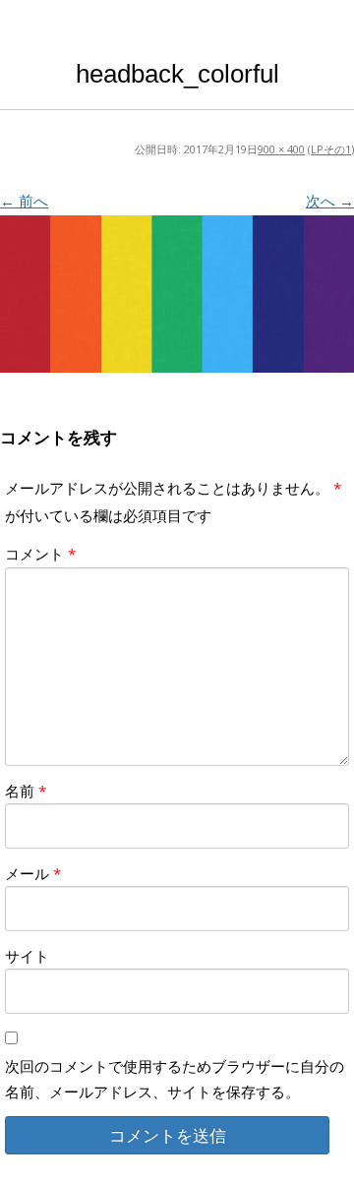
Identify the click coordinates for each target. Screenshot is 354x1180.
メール (33, 873)
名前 (25, 790)
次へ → (330, 200)
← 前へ (24, 200)
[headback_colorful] (177, 294)
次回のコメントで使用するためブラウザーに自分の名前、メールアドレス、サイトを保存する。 (174, 1078)
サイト (27, 956)
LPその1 (331, 149)
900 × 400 (281, 149)
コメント (40, 553)
